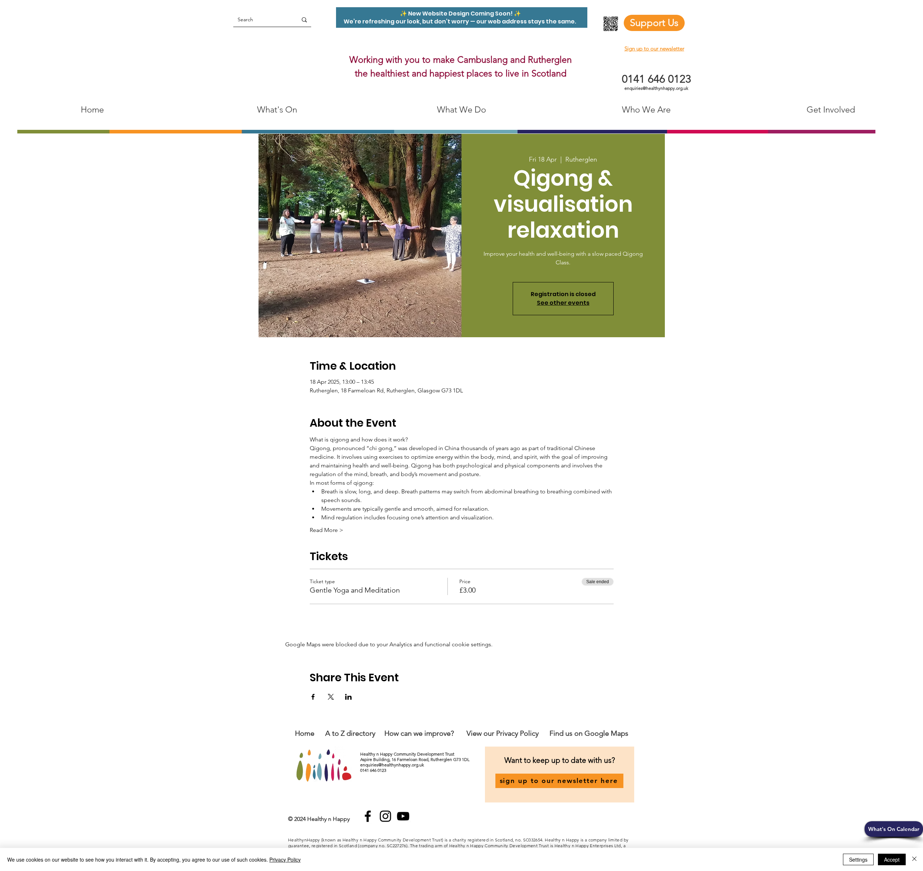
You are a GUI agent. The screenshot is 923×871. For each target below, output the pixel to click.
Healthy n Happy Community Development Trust (407, 754)
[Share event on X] (330, 697)
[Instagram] (385, 816)
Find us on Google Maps (588, 733)
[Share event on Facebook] (313, 697)
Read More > (326, 530)
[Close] (914, 859)
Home (304, 733)
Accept (892, 859)
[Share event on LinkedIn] (348, 697)
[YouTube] (403, 816)
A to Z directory (350, 733)
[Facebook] (367, 816)
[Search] (304, 20)
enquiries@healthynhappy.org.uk (656, 88)
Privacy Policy (285, 859)
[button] (894, 829)
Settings (858, 859)
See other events (563, 303)
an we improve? (429, 733)
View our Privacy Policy (503, 733)
